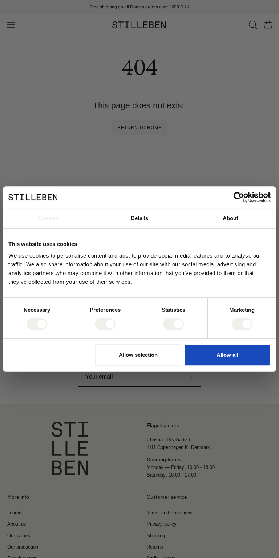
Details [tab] (140, 218)
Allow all (227, 355)
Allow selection (138, 355)
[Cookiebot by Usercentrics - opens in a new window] (239, 197)
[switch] (105, 324)
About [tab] (231, 218)
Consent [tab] (48, 218)
